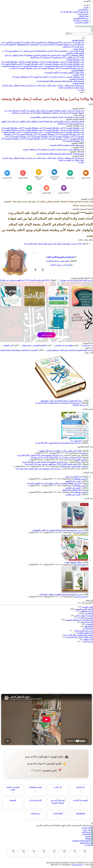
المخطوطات (20, 44)
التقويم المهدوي (78, 83)
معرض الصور (25, 51)
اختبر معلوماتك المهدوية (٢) (52, 62)
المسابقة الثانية (66, 81)
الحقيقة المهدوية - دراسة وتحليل (60, 345)
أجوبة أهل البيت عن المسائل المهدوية (79, 620)
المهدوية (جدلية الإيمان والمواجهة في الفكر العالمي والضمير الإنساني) (38, 350)
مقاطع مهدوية (10, 51)
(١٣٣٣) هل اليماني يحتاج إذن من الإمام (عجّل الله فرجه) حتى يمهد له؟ (56, 457)
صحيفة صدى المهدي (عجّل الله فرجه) (74, 12)
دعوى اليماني (78, 47)
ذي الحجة (62, 87)
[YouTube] (83, 26)
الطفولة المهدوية (77, 70)
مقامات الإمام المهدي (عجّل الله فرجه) (78, 635)
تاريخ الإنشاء (74, 453)
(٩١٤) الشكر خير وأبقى (73, 477)
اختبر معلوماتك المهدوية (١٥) (26, 68)
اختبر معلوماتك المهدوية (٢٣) (12, 139)
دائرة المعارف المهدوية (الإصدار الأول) (60, 257)
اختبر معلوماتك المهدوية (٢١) (55, 139)
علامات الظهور (16, 55)
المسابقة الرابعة (43, 81)
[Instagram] (85, 26)
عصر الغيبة (15, 121)
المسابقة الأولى (78, 81)
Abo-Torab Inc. (77, 865)
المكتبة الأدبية (7, 44)
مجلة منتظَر (79, 72)
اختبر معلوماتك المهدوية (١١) (30, 66)
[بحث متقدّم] (71, 34)
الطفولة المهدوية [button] (77, 143)
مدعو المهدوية (56, 57)
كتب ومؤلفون (88, 639)
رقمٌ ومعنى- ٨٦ (76, 441)
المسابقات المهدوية (77, 79)
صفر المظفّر (69, 85)
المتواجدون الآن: (87, 603)
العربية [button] (86, 1)
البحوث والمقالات (51, 42)
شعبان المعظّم (19, 85)
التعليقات (38, 453)
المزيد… (12, 68)
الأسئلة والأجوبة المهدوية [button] (75, 119)
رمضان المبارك (7, 85)
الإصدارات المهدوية (39, 77)
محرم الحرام (79, 85)
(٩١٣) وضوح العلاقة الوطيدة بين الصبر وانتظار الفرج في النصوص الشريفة (54, 483)
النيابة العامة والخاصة (85, 633)
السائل (83, 455)
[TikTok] (78, 26)
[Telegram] (90, 26)
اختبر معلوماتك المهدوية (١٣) (69, 68)
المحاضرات (59, 51)
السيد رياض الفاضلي (72, 481)
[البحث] (67, 33)
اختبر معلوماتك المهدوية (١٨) (41, 136)
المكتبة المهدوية (78, 40)
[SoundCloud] (81, 26)
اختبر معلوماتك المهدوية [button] (75, 126)
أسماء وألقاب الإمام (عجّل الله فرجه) (79, 637)
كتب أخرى (65, 42)
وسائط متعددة (78, 49)
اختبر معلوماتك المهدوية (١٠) (52, 66)
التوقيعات (31, 44)
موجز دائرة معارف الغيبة (84, 631)
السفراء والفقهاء (31, 55)
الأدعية (79, 51)
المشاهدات (53, 453)
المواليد (38, 51)
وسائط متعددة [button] (78, 115)
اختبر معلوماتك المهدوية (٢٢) (34, 139)
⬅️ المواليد (89, 838)
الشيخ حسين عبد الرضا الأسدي (57, 261)
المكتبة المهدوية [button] (78, 108)
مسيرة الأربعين (82, 14)
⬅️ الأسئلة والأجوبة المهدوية (82, 840)
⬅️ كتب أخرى (87, 830)
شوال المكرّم (79, 87)
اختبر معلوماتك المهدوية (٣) (32, 62)
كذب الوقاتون (35, 345)
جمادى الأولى (51, 85)
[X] (87, 26)
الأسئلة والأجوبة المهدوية (75, 53)
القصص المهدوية (65, 72)
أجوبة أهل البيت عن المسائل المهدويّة (68, 44)
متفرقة (44, 57)
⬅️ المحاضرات (87, 834)
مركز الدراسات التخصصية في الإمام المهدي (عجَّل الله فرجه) (58, 403)
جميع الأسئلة (35, 57)
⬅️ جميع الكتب (87, 832)
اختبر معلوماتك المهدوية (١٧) (63, 136)
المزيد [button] (82, 92)
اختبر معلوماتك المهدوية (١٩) (19, 136)
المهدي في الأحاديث (11, 42)
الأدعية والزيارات (44, 44)
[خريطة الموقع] (76, 26)
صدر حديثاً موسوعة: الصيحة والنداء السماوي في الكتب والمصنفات (57, 530)
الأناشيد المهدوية (51, 72)
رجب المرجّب (30, 85)
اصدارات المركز (55, 77)
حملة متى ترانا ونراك (80, 20)
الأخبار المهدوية (78, 75)
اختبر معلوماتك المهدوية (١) (73, 62)
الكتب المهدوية (87, 607)
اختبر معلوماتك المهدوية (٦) (52, 64)
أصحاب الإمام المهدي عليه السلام (52, 55)
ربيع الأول (60, 85)
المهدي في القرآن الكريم (32, 42)
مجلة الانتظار (83, 16)
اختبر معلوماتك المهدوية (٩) (73, 66)
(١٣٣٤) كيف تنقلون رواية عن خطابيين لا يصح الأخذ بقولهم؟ (60, 451)
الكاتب (83, 481)
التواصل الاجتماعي (81, 22)
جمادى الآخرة (41, 85)
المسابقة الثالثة (54, 81)
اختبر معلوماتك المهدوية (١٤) (48, 68)
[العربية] (90, 104)
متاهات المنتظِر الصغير (73, 562)
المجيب (66, 455)
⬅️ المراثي (89, 836)
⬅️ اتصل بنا (88, 845)
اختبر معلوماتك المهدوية (75, 59)
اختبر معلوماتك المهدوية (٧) (32, 64)
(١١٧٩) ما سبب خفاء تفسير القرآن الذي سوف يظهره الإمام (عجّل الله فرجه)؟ (53, 244)
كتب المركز (78, 42)
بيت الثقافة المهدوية (81, 18)
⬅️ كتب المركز (87, 828)
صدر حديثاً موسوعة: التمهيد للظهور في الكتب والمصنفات (60, 594)
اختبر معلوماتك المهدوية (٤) (11, 62)
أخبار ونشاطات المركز (74, 77)
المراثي (47, 51)
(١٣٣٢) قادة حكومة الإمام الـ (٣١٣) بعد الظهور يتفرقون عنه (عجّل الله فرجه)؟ (48, 280)
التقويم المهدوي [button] (78, 156)
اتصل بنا (81, 90)
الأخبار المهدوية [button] (78, 147)
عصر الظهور (69, 57)
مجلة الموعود (83, 9)
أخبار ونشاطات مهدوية (21, 77)
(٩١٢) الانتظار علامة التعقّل (72, 490)
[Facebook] (92, 26)
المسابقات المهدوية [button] (77, 151)
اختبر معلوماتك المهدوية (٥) (73, 64)
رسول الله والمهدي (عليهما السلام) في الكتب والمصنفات (61, 401)
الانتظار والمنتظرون (75, 55)
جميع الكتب (66, 47)
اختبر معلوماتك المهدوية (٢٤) (73, 141)
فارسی (85, 7)
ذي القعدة (70, 87)
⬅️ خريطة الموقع (86, 843)
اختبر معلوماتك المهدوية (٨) (11, 64)
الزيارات (70, 51)
